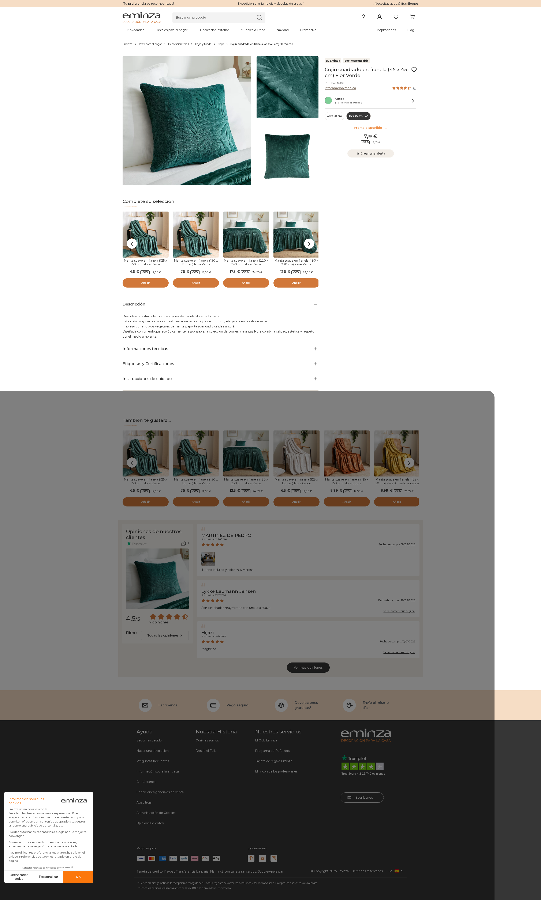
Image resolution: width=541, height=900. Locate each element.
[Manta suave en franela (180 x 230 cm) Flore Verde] (296, 235)
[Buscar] (259, 17)
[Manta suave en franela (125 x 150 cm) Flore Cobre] (347, 453)
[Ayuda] (363, 18)
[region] (271, 44)
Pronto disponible (369, 128)
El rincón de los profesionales (276, 771)
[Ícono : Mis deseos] (414, 70)
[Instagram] (273, 858)
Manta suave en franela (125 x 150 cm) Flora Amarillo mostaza (397, 481)
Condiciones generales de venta (160, 792)
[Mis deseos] (396, 18)
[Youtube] (262, 858)
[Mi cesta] (412, 18)
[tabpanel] (234, 30)
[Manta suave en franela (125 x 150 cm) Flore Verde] (146, 235)
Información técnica (340, 88)
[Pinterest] (251, 858)
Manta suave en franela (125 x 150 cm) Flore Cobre (346, 481)
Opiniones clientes (150, 823)
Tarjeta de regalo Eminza (273, 761)
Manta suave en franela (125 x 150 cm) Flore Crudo (296, 481)
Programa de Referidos (272, 751)
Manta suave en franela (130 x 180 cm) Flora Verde (196, 262)
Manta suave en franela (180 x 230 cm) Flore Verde (296, 262)
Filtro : (131, 633)
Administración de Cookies (156, 813)
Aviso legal (144, 802)
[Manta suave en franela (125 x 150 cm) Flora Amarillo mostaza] (397, 453)
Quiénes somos (207, 740)
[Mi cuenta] (380, 18)
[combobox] (165, 635)
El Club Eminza (266, 740)
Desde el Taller (207, 751)
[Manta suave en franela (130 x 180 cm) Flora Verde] (196, 235)
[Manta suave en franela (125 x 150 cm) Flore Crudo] (296, 453)
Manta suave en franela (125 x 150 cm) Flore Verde (145, 262)
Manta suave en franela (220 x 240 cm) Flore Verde (246, 262)
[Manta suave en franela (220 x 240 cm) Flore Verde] (246, 235)
